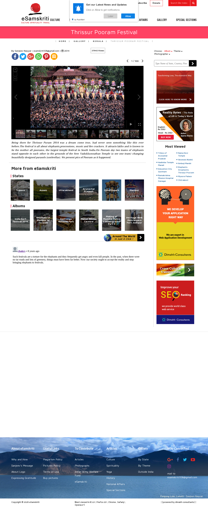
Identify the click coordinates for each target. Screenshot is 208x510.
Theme (177, 51)
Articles (79, 459)
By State (143, 459)
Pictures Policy (51, 465)
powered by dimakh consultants (178, 502)
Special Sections (115, 490)
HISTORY (113, 20)
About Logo (18, 471)
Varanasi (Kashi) (185, 159)
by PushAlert (79, 19)
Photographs (82, 465)
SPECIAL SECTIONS (186, 20)
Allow (128, 16)
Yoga (109, 471)
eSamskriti (81, 481)
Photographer (161, 54)
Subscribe (141, 2)
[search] (182, 3)
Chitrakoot (183, 180)
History (110, 477)
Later (110, 16)
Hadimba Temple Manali (166, 163)
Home (62, 41)
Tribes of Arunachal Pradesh (162, 156)
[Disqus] (77, 286)
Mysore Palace (185, 176)
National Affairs (115, 484)
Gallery (80, 41)
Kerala (98, 41)
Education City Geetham (165, 170)
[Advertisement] (104, 386)
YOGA (97, 20)
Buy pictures (50, 477)
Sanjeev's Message (22, 465)
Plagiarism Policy (53, 459)
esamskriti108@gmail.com (46, 50)
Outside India (145, 471)
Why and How (19, 459)
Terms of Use (51, 471)
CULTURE (55, 20)
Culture (110, 459)
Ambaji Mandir (184, 163)
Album (167, 51)
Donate (156, 3)
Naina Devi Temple (183, 154)
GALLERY (162, 20)
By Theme (144, 465)
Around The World (123, 237)
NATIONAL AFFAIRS (138, 20)
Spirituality (112, 465)
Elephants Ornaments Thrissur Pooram (186, 170)
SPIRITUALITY (76, 20)
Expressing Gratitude (23, 477)
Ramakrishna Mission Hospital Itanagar (165, 178)
